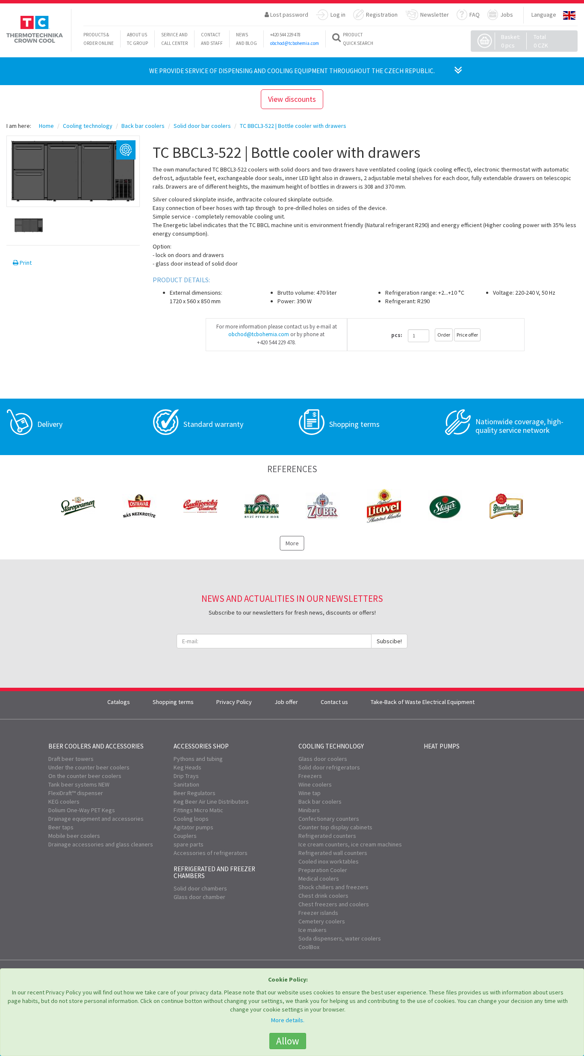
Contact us (334, 702)
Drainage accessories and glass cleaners (100, 844)
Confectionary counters (328, 818)
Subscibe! (389, 641)
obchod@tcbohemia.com (294, 43)
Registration (382, 14)
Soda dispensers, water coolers (339, 938)
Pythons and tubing (198, 759)
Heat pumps (442, 746)
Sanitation (186, 784)
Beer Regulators (194, 793)
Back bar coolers (320, 801)
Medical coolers (318, 878)
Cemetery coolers (321, 921)
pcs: (396, 335)
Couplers (185, 836)
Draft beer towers (71, 759)
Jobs (506, 14)
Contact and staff (212, 39)
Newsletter (434, 14)
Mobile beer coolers (74, 836)
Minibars (309, 810)
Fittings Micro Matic (198, 810)
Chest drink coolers (323, 895)
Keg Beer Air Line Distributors (211, 801)
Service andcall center (174, 39)
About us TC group (137, 39)
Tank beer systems (78, 784)
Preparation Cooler (322, 870)
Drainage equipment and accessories (96, 818)
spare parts (189, 844)
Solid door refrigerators (329, 767)
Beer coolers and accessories (96, 746)
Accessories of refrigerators (211, 853)
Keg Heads (187, 767)
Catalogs (118, 702)
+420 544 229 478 (285, 35)
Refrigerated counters (327, 836)
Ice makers (312, 930)
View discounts (292, 99)
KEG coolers (64, 801)
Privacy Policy (234, 702)
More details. (287, 1020)
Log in (337, 14)
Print (25, 262)
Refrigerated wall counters (332, 853)
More (292, 543)
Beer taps (61, 827)
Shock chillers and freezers (333, 887)
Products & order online (98, 39)
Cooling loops (191, 818)
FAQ (474, 14)
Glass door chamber (199, 897)
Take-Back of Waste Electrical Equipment (423, 702)
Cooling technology (331, 746)
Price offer (467, 334)
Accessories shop (201, 746)
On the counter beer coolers (84, 776)
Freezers (310, 776)
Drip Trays (186, 776)
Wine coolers (315, 784)
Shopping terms (173, 702)
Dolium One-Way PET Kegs (81, 810)
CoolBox (308, 947)
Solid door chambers (200, 888)
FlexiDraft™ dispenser (75, 793)
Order (443, 334)
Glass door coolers (322, 759)
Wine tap (309, 793)
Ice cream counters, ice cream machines (350, 844)
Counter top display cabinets (335, 827)
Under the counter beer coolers (89, 767)
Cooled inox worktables (328, 861)
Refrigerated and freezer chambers (214, 872)
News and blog (246, 39)
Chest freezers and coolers (333, 904)
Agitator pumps (193, 827)
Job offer (286, 702)
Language (543, 14)
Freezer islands (318, 913)
